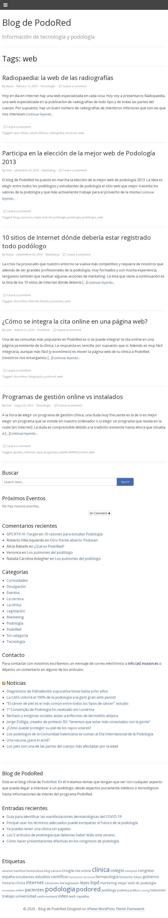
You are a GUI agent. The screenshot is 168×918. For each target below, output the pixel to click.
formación (126, 877)
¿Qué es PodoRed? (49, 546)
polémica (123, 890)
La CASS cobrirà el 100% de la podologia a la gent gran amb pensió (61, 697)
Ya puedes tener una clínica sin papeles (39, 828)
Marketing (48, 170)
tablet (63, 452)
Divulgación (16, 586)
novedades (8, 890)
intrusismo (52, 883)
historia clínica (13, 883)
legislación (72, 883)
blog (16, 217)
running (144, 890)
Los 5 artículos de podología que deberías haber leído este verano (61, 835)
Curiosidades (17, 580)
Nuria (9, 86)
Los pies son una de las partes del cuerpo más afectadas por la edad (62, 746)
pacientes (56, 301)
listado (44, 301)
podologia (74, 217)
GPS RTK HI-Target (22, 534)
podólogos (89, 217)
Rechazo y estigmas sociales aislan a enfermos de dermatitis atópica (62, 715)
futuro (138, 877)
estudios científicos (51, 876)
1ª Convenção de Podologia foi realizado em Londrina (50, 709)
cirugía (68, 870)
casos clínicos (39, 133)
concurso (26, 217)
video (63, 896)
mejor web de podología (50, 217)
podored (50, 376)
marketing (108, 883)
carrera (56, 871)
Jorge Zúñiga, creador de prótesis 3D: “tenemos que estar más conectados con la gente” (78, 721)
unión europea (47, 896)
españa (8, 876)
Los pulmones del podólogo (50, 552)
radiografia (56, 133)
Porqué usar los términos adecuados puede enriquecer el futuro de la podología (72, 822)
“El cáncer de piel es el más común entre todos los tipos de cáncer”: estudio (67, 703)
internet (33, 301)
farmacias (89, 877)
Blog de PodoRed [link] (36, 22)
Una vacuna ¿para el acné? (28, 740)
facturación (76, 877)
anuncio (7, 871)
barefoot (20, 871)
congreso (146, 870)
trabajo (8, 896)
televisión (158, 890)
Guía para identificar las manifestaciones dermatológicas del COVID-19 (64, 816)
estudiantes (25, 877)
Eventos (13, 592)
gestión (18, 452)
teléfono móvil (78, 452)
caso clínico (20, 133)
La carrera (15, 598)
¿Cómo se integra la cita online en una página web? (74, 321)
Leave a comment (74, 86)
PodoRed (43, 330)
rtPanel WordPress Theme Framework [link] (115, 908)
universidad (26, 896)
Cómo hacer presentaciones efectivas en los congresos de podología (63, 841)
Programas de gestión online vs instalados (62, 396)
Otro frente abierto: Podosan (74, 540)
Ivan (9, 170)
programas (51, 452)
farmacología (107, 876)
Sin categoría (17, 635)
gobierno (151, 876)
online (20, 890)
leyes (84, 882)
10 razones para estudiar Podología (73, 534)
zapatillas (83, 896)
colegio (117, 870)
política (135, 890)
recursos (71, 133)
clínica (101, 869)
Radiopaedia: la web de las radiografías (57, 77)
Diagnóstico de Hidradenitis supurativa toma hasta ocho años (57, 691)
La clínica (14, 604)
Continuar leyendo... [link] (39, 114)
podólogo (109, 890)
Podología (15, 623)
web (81, 133)
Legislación (16, 611)
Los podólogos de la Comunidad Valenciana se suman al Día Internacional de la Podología (80, 734)
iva (62, 883)
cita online (20, 301)
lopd (39, 452)
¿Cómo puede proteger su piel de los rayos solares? (49, 727)
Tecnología (47, 86)
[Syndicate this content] (3, 682)
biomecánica (34, 871)
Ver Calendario (98, 513)
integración (35, 376)
